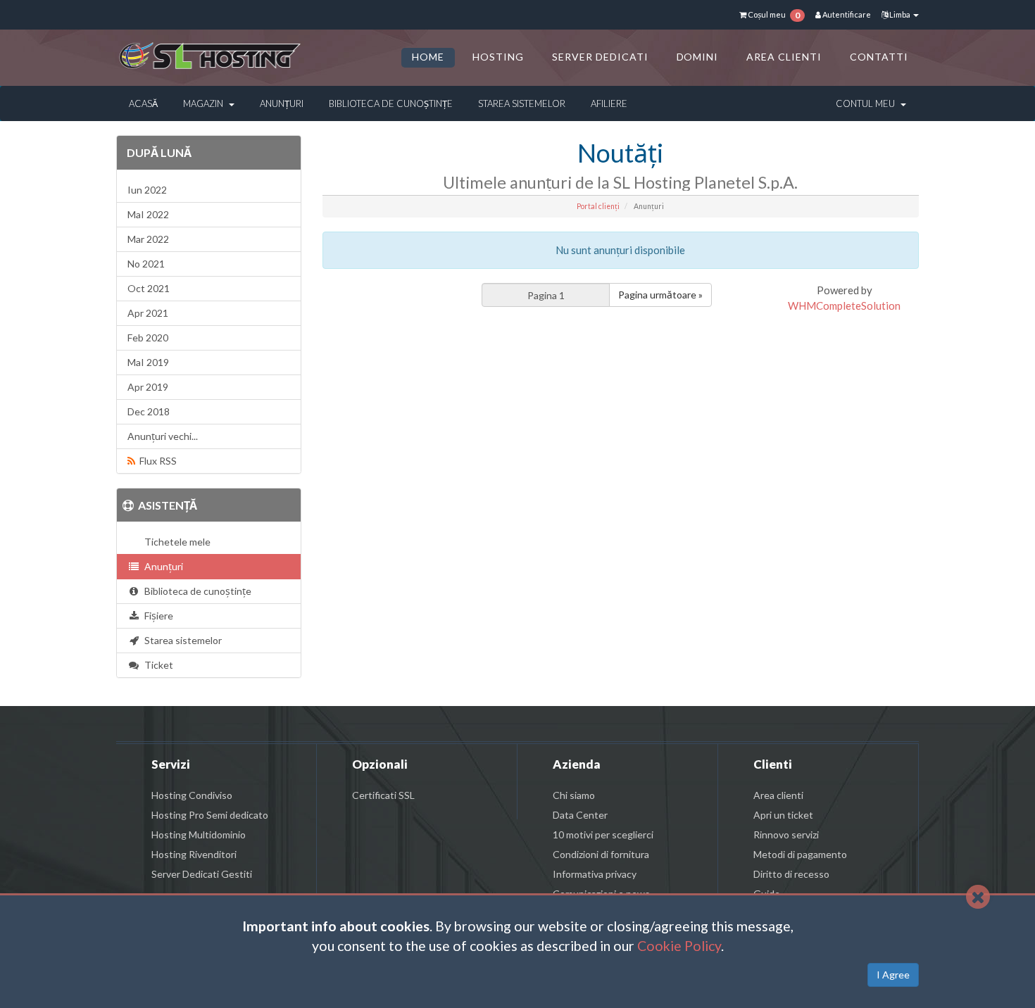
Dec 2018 (148, 411)
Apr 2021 (147, 313)
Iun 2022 (147, 190)
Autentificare (846, 14)
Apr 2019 (147, 387)
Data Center (580, 815)
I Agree (893, 975)
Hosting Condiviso (191, 795)
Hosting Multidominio (198, 834)
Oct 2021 (148, 288)
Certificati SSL (383, 795)
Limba (900, 14)
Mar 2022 (148, 239)
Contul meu (867, 103)
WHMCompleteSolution (844, 305)
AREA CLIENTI (784, 57)
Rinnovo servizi (786, 834)
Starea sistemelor (521, 103)
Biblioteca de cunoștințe (391, 103)
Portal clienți (598, 206)
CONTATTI (879, 57)
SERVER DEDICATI (600, 57)
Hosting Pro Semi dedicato (209, 815)
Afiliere (609, 103)
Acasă (143, 103)
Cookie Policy (679, 946)
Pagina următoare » (660, 295)
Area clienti (778, 795)
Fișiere (156, 616)
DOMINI (698, 57)
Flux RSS (156, 461)
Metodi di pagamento (800, 854)
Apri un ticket (783, 815)
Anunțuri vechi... (162, 436)
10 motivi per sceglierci (603, 834)
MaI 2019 (148, 362)
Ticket (156, 665)
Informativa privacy (594, 874)
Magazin (205, 103)
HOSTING (498, 57)
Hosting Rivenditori (194, 854)
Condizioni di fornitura (601, 854)
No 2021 (146, 264)
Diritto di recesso (791, 874)
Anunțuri (281, 103)
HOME (428, 57)
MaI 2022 (148, 214)
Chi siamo (574, 795)
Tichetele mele (175, 542)
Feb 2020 (147, 338)
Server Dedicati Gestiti (201, 874)
